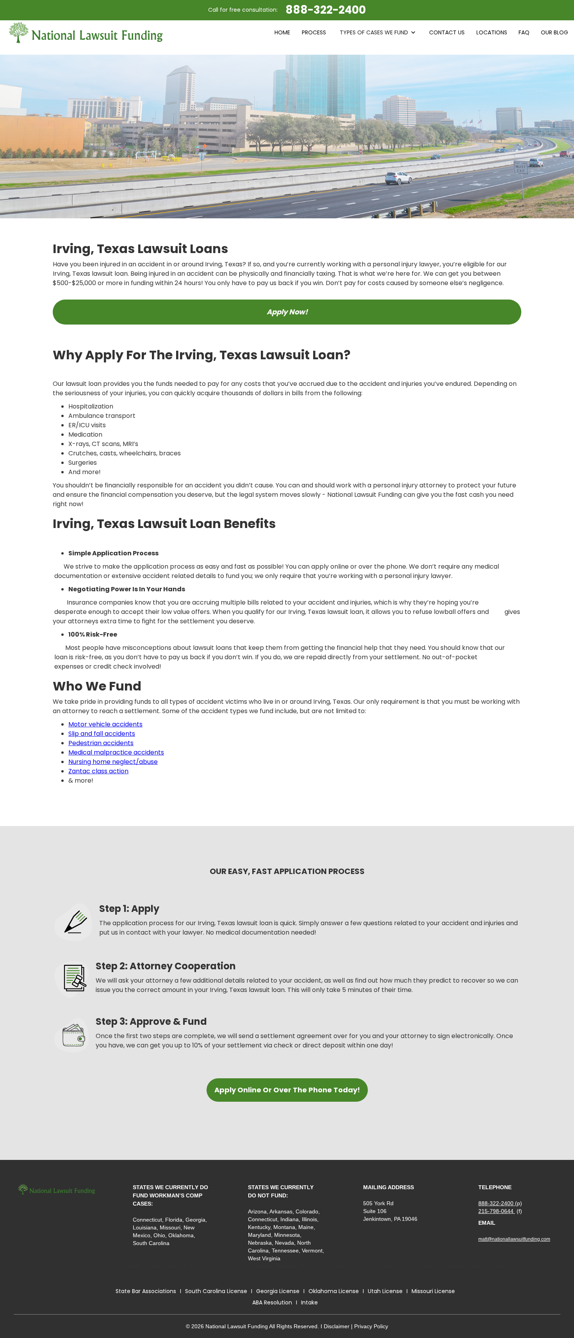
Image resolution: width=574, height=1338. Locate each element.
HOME (282, 32)
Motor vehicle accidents (105, 724)
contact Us (447, 32)
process (314, 32)
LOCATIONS (491, 32)
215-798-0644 (496, 1211)
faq (524, 32)
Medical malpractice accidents (116, 752)
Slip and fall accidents (101, 733)
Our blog (554, 32)
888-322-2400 (496, 1203)
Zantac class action (98, 771)
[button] (378, 32)
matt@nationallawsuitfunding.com (514, 1239)
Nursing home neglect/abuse (113, 761)
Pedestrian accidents (101, 743)
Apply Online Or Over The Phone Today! (287, 1090)
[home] (86, 32)
